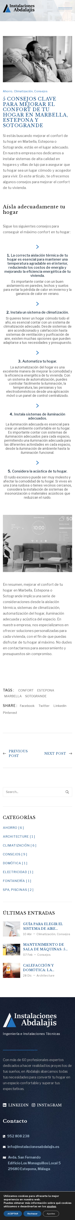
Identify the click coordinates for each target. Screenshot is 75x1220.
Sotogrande (36, 696)
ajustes (51, 1206)
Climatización (23, 91)
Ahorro (7, 91)
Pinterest (10, 713)
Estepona (45, 690)
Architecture (45, 975)
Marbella (13, 696)
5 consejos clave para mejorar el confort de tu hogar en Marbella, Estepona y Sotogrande (35, 112)
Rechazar (32, 1213)
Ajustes (51, 1213)
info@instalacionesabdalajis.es (33, 1147)
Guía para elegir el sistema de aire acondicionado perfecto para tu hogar (43, 926)
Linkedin (59, 706)
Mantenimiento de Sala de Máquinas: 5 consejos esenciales (45, 947)
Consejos (41, 91)
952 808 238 (18, 1136)
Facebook (27, 706)
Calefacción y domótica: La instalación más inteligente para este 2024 (47, 967)
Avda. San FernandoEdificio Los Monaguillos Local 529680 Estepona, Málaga (34, 1163)
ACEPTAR (13, 1213)
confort (26, 690)
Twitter (44, 706)
